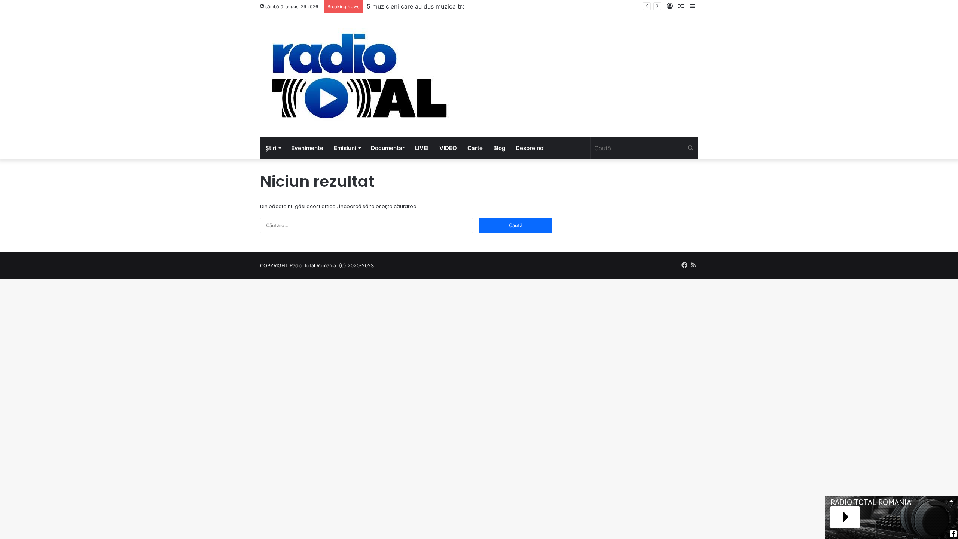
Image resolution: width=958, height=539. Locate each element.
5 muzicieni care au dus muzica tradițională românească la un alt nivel (466, 6)
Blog (499, 148)
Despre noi (530, 148)
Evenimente (307, 148)
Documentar (388, 148)
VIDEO (448, 148)
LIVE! (422, 148)
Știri (271, 148)
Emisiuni (345, 148)
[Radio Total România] (358, 75)
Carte (475, 148)
